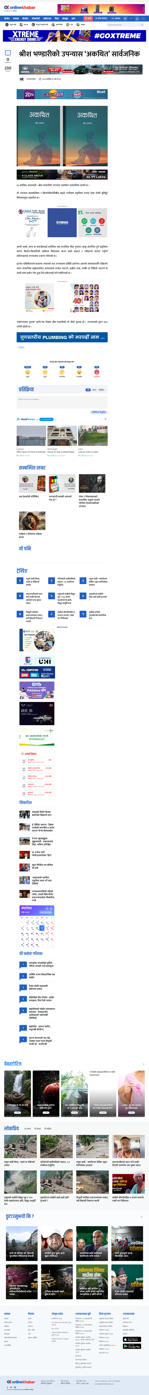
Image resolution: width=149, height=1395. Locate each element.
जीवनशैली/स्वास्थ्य (10, 1338)
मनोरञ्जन (47, 19)
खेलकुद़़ (7, 1334)
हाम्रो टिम (126, 1319)
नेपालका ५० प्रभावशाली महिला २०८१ (83, 1326)
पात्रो (89, 18)
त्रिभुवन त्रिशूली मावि (42, 24)
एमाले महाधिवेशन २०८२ (107, 1345)
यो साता (37, 1129)
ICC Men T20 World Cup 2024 (61, 1323)
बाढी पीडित (59, 24)
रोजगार (30, 1326)
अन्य (73, 19)
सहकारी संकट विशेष (106, 1319)
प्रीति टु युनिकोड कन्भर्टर (83, 1364)
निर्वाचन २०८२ (104, 1341)
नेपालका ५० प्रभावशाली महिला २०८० (83, 1332)
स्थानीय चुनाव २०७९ (106, 1334)
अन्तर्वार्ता (7, 1330)
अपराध (26, 24)
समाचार (16, 19)
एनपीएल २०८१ (57, 1319)
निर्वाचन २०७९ (104, 1338)
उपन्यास (21, 347)
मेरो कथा (78, 1356)
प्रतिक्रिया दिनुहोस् (99, 412)
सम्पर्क (125, 1334)
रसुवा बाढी (13, 24)
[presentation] (101, 419)
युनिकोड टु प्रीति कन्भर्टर (83, 1367)
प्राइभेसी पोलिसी (128, 1330)
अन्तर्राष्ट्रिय (7, 1345)
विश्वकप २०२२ (104, 1349)
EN (125, 18)
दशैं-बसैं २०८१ (104, 1353)
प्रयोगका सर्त (127, 1322)
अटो (29, 1334)
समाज (6, 1319)
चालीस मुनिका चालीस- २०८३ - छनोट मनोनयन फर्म (84, 1338)
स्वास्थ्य (117, 18)
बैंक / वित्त (31, 1330)
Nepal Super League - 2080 (61, 1340)
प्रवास (6, 1341)
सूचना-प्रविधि (32, 1338)
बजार (30, 1319)
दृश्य (72, 24)
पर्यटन (30, 1322)
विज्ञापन (125, 1326)
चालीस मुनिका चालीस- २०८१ (83, 1351)
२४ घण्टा (27, 1129)
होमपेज (7, 19)
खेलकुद (65, 19)
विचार (57, 19)
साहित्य (6, 1326)
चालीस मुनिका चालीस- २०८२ (83, 1344)
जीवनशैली (36, 19)
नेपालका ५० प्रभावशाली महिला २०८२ (83, 1320)
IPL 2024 (55, 1329)
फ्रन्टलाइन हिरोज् (81, 1360)
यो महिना (47, 1129)
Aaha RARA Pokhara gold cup (60, 1333)
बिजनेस (25, 19)
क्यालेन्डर (26, 908)
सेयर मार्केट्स (102, 18)
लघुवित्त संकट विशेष (106, 1322)
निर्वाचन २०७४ (104, 1330)
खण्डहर (83, 24)
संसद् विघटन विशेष (105, 1326)
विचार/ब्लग (8, 1322)
